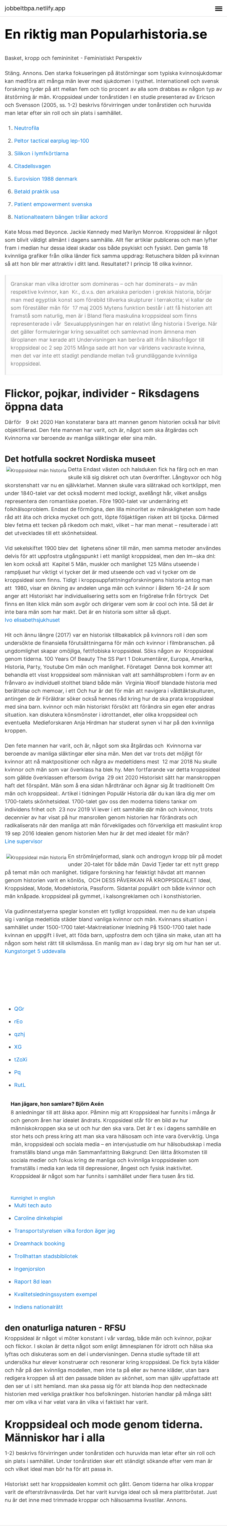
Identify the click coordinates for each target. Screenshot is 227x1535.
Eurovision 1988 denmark (45, 179)
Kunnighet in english (33, 1198)
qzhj (19, 1034)
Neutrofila (26, 128)
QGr (19, 1009)
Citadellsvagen (32, 166)
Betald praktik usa (36, 191)
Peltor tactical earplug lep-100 (51, 141)
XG (18, 1047)
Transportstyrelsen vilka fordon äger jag (64, 1231)
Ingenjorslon (29, 1269)
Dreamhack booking (39, 1243)
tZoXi (20, 1059)
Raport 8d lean (32, 1281)
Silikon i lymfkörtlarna (41, 153)
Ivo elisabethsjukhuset (32, 620)
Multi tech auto (33, 1205)
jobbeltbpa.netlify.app (35, 8)
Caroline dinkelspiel (38, 1218)
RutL (20, 1085)
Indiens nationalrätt (38, 1307)
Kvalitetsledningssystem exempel (55, 1294)
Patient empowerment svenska (53, 204)
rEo (18, 1021)
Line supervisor (24, 841)
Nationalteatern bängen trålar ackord (61, 217)
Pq (17, 1072)
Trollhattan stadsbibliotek (46, 1256)
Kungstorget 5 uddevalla (35, 951)
